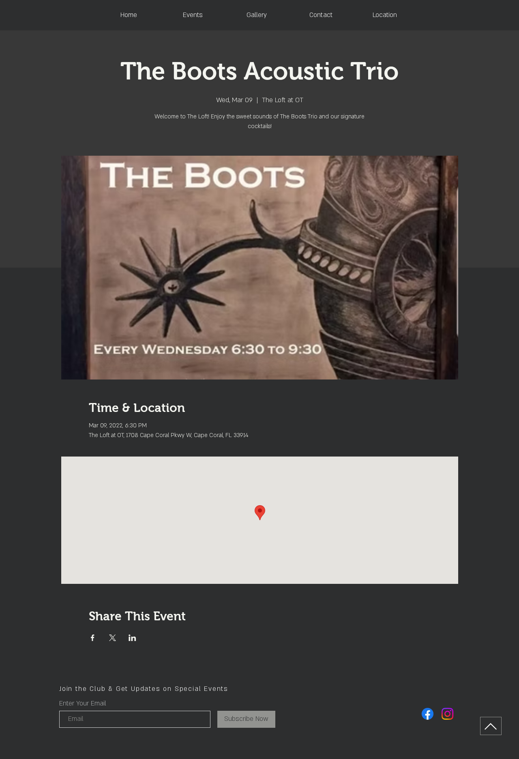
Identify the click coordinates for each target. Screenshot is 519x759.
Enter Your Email (82, 703)
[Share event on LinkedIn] (132, 638)
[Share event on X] (112, 638)
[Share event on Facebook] (93, 638)
